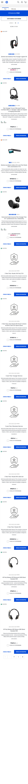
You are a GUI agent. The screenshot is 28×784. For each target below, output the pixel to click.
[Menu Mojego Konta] (21, 2)
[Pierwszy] (5, 657)
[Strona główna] (6, 2)
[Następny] (18, 657)
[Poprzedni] (9, 657)
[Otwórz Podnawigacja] (2, 2)
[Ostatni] (22, 657)
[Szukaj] (18, 2)
